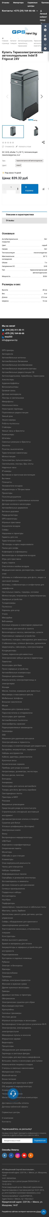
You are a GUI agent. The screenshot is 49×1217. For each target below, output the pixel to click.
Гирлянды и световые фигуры (16, 1053)
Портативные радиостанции (15, 412)
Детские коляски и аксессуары (16, 504)
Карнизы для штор (10, 610)
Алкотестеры (8, 379)
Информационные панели (14, 874)
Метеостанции (8, 456)
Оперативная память (11, 848)
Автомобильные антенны (14, 357)
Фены (4, 834)
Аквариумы (7, 782)
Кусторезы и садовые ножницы (17, 958)
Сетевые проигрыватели (13, 889)
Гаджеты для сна (10, 537)
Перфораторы (8, 903)
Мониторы (7, 852)
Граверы (6, 991)
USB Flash (6, 841)
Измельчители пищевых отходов (17, 1064)
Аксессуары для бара (12, 665)
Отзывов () (9, 147)
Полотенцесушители (11, 497)
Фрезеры (6, 969)
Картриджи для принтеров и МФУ (17, 1083)
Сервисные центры (11, 1112)
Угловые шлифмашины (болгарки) (18, 826)
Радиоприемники (10, 954)
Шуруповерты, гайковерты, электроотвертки (22, 647)
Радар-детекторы (10, 515)
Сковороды (7, 731)
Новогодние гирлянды (12, 409)
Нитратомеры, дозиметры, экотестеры (20, 771)
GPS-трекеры (8, 350)
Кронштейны (8, 1009)
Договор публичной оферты (15, 1107)
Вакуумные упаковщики (13, 804)
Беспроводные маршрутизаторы (17, 837)
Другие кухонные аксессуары (15, 987)
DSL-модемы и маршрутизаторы (17, 1086)
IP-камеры (6, 471)
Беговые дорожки (10, 511)
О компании (7, 1118)
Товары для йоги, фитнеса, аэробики (19, 790)
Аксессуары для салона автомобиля (19, 786)
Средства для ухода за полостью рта (19, 808)
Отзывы (5, 3)
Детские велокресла (11, 394)
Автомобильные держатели (15, 508)
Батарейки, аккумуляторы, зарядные (19, 749)
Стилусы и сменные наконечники (18, 1068)
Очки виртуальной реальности (16, 863)
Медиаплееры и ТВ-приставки (16, 489)
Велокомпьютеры (10, 387)
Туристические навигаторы (14, 453)
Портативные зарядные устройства (18, 636)
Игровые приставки (11, 522)
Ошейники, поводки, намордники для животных (24, 639)
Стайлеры (6, 427)
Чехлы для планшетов (12, 867)
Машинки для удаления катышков (18, 738)
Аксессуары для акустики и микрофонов (21, 1057)
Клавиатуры (7, 859)
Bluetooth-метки (9, 1075)
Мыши (5, 705)
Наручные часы (9, 467)
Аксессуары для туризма (13, 716)
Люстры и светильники (13, 398)
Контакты (6, 1121)
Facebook (11, 1155)
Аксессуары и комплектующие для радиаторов (24, 746)
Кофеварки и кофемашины (14, 552)
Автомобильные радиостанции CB (18, 372)
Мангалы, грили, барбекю (13, 910)
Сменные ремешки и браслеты (16, 442)
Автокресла (7, 354)
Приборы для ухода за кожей (15, 768)
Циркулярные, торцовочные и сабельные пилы (24, 907)
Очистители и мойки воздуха (15, 566)
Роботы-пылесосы (10, 423)
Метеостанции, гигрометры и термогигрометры (24, 596)
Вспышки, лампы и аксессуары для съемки (22, 1061)
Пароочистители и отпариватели (17, 713)
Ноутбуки (6, 899)
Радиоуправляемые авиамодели (17, 727)
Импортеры (18, 3)
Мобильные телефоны (12, 698)
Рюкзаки (6, 801)
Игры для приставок (11, 559)
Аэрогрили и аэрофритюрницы (16, 845)
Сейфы (5, 530)
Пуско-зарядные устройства (15, 669)
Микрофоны (7, 401)
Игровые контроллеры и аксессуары (19, 1020)
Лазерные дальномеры (13, 676)
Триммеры (7, 976)
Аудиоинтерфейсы (10, 383)
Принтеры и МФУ (10, 797)
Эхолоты (6, 445)
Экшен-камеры (9, 420)
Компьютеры (8, 434)
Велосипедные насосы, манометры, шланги (22, 632)
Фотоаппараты (9, 896)
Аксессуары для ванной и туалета (18, 628)
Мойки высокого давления (14, 940)
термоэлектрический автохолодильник (29, 161)
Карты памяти (8, 563)
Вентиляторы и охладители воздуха (18, 555)
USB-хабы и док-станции (13, 856)
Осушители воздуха (11, 526)
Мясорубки (7, 617)
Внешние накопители (12, 702)
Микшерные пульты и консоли (16, 1035)
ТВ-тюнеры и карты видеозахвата (17, 544)
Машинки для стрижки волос (15, 709)
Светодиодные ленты (12, 793)
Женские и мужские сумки (14, 984)
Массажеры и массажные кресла (17, 694)
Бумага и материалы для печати (17, 943)
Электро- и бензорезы (12, 965)
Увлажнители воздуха (12, 486)
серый (18, 165)
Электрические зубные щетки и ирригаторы (22, 658)
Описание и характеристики (20, 214)
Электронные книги (11, 830)
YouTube (24, 1155)
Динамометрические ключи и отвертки (20, 819)
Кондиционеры (9, 650)
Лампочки (6, 661)
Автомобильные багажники (15, 361)
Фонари (5, 687)
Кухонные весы (9, 760)
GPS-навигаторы (9, 519)
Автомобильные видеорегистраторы (19, 368)
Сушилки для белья (11, 823)
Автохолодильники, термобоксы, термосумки (23, 376)
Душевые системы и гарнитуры (16, 995)
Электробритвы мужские (13, 724)
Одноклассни (30, 1155)
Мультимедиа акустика (12, 1006)
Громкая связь (8, 390)
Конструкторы (8, 936)
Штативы (6, 438)
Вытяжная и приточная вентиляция (18, 475)
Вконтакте (4, 1155)
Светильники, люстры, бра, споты (17, 464)
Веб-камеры (7, 621)
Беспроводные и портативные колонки (20, 500)
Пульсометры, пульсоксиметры (16, 460)
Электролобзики (10, 973)
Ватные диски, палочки (13, 775)
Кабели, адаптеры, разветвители (17, 757)
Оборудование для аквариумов (16, 1050)
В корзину (29, 189)
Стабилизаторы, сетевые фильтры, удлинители (24, 643)
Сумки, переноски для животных (17, 654)
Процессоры (8, 1046)
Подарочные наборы (11, 892)
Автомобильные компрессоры (16, 672)
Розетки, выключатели (12, 449)
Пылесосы (7, 606)
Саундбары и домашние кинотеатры (19, 878)
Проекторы (7, 493)
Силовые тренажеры (11, 1013)
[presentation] (7, 96)
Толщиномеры (9, 603)
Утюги (5, 614)
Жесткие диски (9, 1017)
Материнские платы (11, 1072)
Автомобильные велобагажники (17, 365)
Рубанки (6, 962)
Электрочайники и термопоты (16, 742)
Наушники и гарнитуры (12, 533)
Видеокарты (7, 1042)
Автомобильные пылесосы (15, 720)
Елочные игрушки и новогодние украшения (22, 625)
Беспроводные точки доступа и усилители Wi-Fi (24, 1024)
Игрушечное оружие (11, 1039)
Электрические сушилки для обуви (18, 1002)
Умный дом (7, 416)
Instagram (17, 1155)
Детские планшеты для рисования (18, 885)
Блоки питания (9, 1079)
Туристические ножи (11, 541)
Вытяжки (6, 478)
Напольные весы (10, 405)
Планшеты (7, 482)
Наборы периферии (11, 870)
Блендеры (6, 779)
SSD (4, 735)
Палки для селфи (10, 548)
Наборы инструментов (12, 753)
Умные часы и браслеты (13, 431)
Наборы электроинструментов (16, 980)
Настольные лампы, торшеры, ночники (20, 592)
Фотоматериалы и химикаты (15, 881)
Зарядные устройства (12, 599)
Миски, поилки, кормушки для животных (21, 691)
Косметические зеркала (13, 764)
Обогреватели (8, 998)
